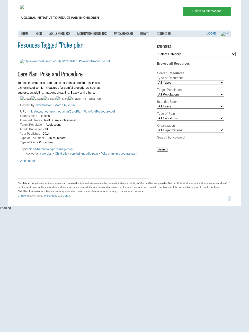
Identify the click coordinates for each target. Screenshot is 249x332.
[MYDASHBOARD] (123, 34)
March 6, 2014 (64, 105)
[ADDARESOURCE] (60, 34)
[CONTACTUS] (164, 34)
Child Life (61, 153)
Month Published (31, 129)
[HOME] (25, 34)
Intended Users (30, 120)
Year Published (30, 133)
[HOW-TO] (145, 34)
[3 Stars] (50, 98)
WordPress (50, 195)
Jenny (66, 195)
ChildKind (23, 195)
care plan (46, 153)
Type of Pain (28, 142)
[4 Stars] (62, 98)
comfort (75, 153)
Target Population (32, 124)
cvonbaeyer (44, 105)
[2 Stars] (37, 98)
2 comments (28, 161)
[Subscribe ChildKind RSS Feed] (225, 33)
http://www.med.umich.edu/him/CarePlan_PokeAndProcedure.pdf (72, 111)
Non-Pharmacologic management (51, 149)
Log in (211, 33)
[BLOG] (39, 34)
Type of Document (32, 138)
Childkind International (207, 11)
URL (23, 111)
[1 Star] (25, 98)
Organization (28, 116)
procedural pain (126, 153)
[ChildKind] (22, 7)
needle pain (90, 153)
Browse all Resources (173, 63)
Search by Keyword (171, 137)
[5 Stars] (74, 98)
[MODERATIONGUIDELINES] (92, 34)
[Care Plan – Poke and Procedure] (50, 73)
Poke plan (107, 153)
